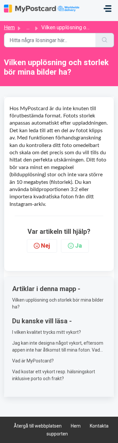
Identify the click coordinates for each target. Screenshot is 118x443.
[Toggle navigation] (107, 8)
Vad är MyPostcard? (33, 360)
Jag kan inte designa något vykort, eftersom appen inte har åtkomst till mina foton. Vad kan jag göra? (57, 347)
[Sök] (104, 40)
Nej (45, 245)
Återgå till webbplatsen (38, 426)
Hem (9, 27)
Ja (78, 245)
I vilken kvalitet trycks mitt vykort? (46, 332)
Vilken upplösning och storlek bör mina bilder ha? (58, 303)
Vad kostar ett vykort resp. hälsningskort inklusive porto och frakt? (53, 375)
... (28, 27)
